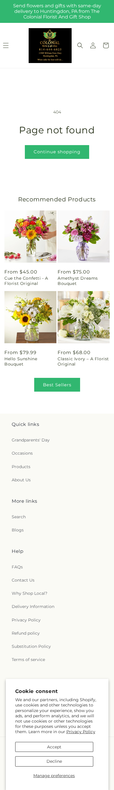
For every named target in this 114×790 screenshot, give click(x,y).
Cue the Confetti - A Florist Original (26, 281)
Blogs (18, 530)
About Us (21, 480)
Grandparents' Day (31, 440)
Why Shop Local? (29, 593)
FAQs (17, 567)
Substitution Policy (31, 646)
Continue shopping (57, 151)
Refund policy (26, 633)
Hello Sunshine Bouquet (20, 361)
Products (21, 466)
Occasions (22, 453)
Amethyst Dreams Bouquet (78, 281)
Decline (54, 761)
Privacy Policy (80, 731)
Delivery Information (33, 606)
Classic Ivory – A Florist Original (83, 361)
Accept (54, 747)
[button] (80, 45)
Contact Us (23, 580)
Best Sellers (57, 385)
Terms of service (28, 659)
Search (19, 516)
